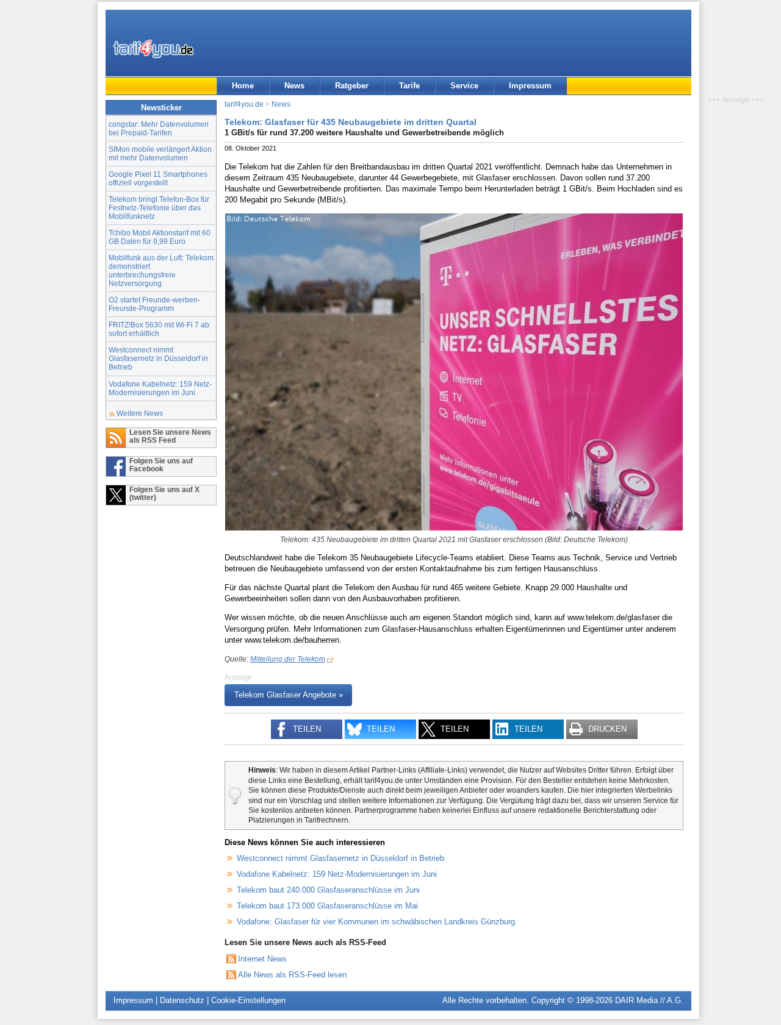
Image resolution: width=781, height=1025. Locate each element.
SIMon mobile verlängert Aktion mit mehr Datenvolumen (160, 153)
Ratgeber (352, 85)
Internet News (262, 958)
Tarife (409, 85)
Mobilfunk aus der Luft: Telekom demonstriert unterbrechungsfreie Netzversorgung (161, 270)
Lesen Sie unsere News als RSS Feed (170, 436)
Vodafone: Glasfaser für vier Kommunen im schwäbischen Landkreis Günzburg (376, 921)
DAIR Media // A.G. (649, 1000)
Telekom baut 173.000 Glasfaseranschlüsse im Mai (327, 905)
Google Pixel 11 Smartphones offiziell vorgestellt (158, 178)
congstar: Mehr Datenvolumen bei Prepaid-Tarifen (159, 128)
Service (464, 85)
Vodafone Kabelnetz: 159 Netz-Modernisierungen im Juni (160, 388)
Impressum (530, 85)
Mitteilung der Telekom (287, 659)
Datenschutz (182, 1000)
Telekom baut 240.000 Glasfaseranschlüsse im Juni (328, 890)
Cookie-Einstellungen (248, 1000)
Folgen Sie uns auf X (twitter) (164, 493)
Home (243, 85)
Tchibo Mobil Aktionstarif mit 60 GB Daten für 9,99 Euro (160, 237)
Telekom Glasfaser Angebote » (288, 695)
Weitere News (140, 413)
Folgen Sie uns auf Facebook (161, 465)
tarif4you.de (244, 104)
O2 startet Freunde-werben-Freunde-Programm (154, 304)
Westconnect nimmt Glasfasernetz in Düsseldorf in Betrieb (158, 358)
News (294, 85)
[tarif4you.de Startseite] (153, 49)
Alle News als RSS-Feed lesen (292, 974)
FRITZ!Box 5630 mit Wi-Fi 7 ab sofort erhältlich (159, 329)
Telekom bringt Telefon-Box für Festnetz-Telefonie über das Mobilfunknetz (159, 207)
